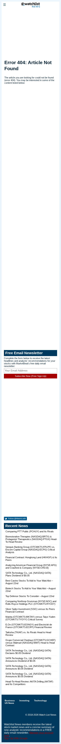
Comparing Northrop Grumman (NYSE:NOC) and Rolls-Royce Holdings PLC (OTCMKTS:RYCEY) (30, 602)
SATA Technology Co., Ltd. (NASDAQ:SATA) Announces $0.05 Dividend (28, 667)
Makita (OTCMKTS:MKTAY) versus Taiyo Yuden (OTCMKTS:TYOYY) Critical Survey (30, 618)
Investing (24, 700)
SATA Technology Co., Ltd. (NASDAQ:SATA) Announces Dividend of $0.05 (28, 659)
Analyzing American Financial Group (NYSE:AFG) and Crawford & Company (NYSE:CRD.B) (31, 566)
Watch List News (47, 714)
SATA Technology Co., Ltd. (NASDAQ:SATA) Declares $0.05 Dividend (28, 651)
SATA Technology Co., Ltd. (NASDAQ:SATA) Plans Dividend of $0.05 (28, 574)
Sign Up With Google (16, 738)
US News (9, 703)
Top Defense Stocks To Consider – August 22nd (29, 596)
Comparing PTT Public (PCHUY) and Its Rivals (29, 531)
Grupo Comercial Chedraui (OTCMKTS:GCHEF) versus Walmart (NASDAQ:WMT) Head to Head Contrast (30, 643)
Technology (40, 700)
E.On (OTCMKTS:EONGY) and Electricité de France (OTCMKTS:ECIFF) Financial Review (28, 626)
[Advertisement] (30, 33)
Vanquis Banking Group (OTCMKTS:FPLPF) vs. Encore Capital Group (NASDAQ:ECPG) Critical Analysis (30, 550)
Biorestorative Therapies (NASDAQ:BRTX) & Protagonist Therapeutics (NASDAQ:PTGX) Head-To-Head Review (31, 539)
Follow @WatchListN (17, 519)
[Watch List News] (30, 11)
